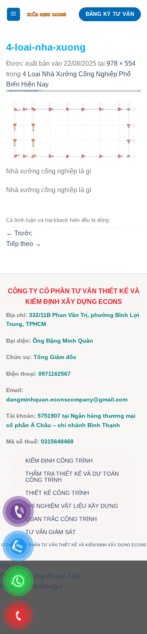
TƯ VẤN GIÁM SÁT (50, 532)
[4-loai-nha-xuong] (73, 127)
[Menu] (13, 14)
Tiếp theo (23, 243)
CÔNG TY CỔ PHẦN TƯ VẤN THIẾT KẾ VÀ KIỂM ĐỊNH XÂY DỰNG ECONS (73, 545)
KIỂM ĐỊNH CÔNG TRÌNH (59, 460)
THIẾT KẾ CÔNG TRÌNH (57, 493)
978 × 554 (121, 63)
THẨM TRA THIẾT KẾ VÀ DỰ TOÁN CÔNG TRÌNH (72, 476)
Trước (19, 233)
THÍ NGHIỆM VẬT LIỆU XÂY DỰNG (71, 506)
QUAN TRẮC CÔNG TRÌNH (61, 519)
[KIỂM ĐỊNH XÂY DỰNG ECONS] (47, 14)
